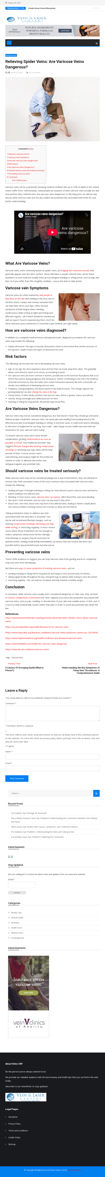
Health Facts (16, 927)
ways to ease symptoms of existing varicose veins (42, 568)
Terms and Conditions (18, 1130)
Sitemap (12, 1144)
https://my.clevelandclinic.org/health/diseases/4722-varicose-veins (36, 626)
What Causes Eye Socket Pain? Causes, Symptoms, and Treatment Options (44, 826)
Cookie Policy (14, 1137)
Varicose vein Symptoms (18, 157)
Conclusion (12, 177)
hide (31, 149)
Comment (9, 703)
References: (19, 180)
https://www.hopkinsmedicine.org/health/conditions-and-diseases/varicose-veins (43, 638)
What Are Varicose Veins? (18, 154)
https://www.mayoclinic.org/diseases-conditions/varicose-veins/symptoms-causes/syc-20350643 (51, 632)
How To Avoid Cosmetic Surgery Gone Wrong (46, 8)
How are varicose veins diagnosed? (22, 160)
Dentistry (15, 922)
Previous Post (13, 663)
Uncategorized (17, 938)
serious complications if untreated (23, 597)
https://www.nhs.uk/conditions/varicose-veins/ (27, 649)
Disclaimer (13, 1117)
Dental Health (17, 917)
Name (9, 751)
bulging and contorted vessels (75, 270)
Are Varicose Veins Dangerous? (21, 167)
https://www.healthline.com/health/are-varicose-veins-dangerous (36, 643)
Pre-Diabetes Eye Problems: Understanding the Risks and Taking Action (42, 832)
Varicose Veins (17, 657)
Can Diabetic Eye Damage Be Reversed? (29, 813)
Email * (11, 879)
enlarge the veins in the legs (44, 392)
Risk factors (12, 164)
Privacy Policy (14, 1123)
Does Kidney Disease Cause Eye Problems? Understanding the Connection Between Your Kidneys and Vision (54, 820)
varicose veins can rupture (48, 497)
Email (8, 763)
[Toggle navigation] (9, 43)
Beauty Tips (16, 912)
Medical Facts (11, 55)
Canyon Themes (74, 1170)
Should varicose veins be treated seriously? (26, 170)
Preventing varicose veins (18, 173)
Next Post (93, 663)
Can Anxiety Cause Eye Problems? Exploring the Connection (37, 837)
